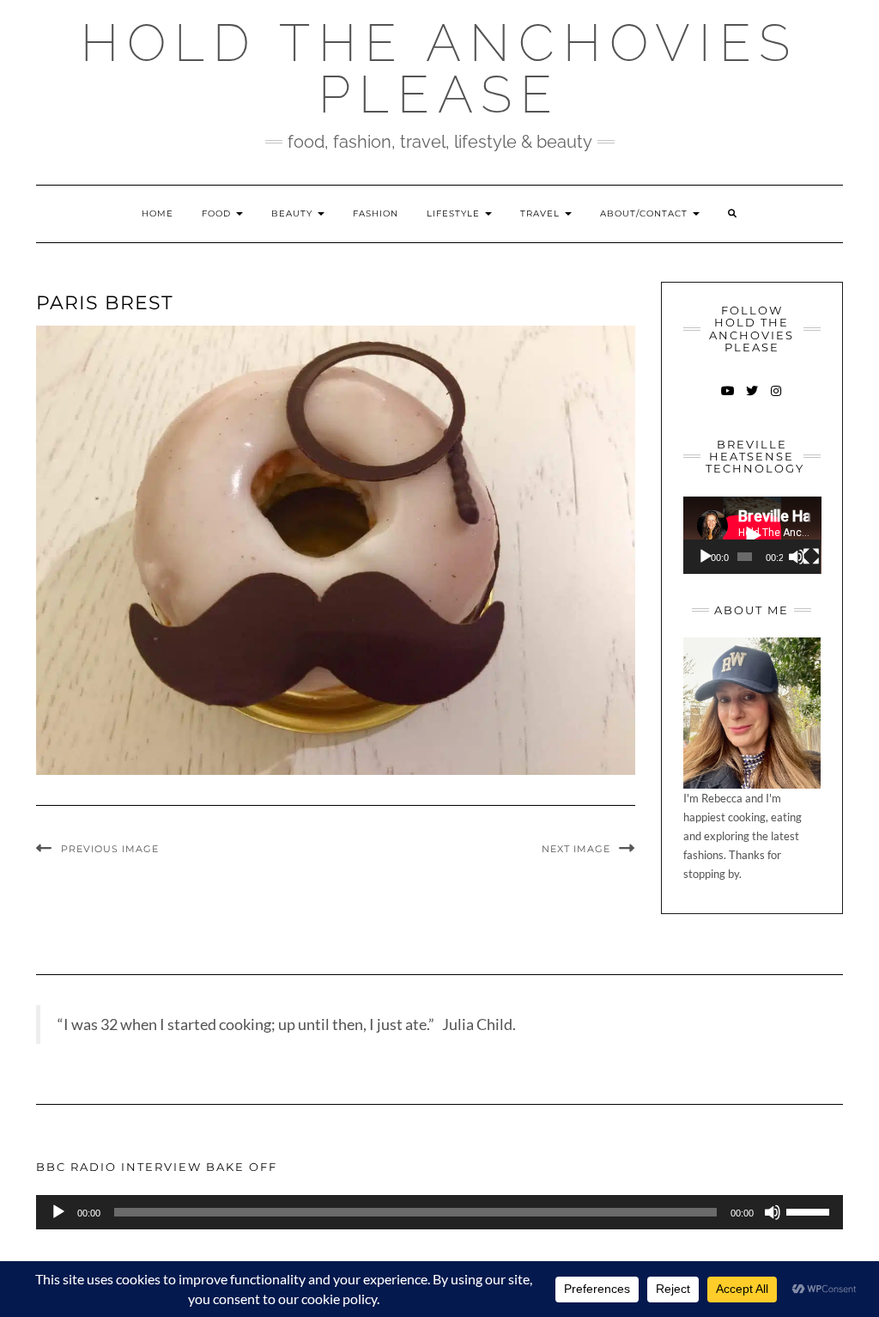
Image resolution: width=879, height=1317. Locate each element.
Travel (541, 213)
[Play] (705, 556)
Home (157, 213)
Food (218, 213)
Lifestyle (455, 213)
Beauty (293, 213)
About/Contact (645, 213)
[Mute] (796, 556)
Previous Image (110, 849)
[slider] (810, 1210)
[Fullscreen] (811, 556)
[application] (752, 535)
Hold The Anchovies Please (439, 69)
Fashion (375, 213)
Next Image (576, 849)
